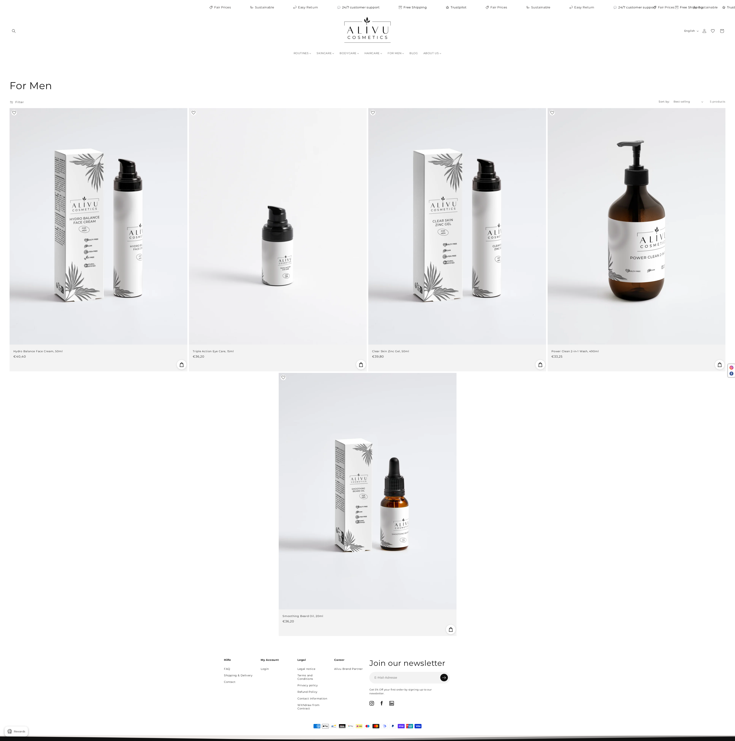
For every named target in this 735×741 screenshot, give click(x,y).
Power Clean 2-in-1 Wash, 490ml (575, 351)
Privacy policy (307, 685)
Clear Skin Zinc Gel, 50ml (390, 351)
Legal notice (306, 669)
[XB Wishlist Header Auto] (713, 31)
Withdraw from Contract (308, 706)
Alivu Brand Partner (348, 669)
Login (265, 669)
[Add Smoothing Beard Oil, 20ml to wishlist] (283, 377)
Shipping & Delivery (238, 675)
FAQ (227, 669)
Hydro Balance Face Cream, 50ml (38, 351)
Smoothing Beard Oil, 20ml (303, 616)
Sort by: (664, 101)
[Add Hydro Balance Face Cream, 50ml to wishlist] (14, 112)
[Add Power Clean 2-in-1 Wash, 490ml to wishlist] (552, 112)
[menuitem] (302, 53)
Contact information (312, 698)
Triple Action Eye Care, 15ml (213, 351)
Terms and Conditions (305, 677)
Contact (229, 682)
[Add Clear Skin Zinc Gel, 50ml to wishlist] (373, 112)
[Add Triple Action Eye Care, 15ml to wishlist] (193, 112)
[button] (14, 31)
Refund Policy (307, 692)
